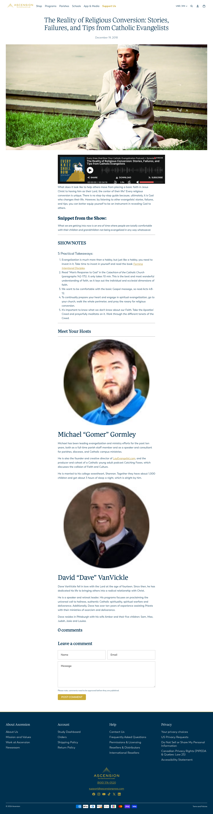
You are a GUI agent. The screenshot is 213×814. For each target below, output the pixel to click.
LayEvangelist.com (124, 458)
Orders (62, 737)
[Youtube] (104, 794)
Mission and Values (18, 737)
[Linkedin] (119, 794)
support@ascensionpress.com (106, 788)
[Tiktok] (109, 794)
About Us (12, 731)
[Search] (191, 6)
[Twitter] (114, 794)
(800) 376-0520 (106, 782)
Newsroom (13, 747)
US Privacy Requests (174, 737)
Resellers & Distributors (124, 747)
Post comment (71, 697)
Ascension (16, 806)
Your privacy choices (174, 731)
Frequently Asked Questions (127, 737)
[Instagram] (99, 794)
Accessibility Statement (177, 759)
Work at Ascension (18, 742)
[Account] (197, 6)
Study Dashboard (69, 731)
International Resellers (124, 752)
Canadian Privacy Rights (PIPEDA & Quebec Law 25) (183, 752)
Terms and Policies (200, 806)
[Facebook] (93, 794)
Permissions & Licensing (125, 742)
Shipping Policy (68, 742)
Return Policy (66, 747)
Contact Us (116, 731)
